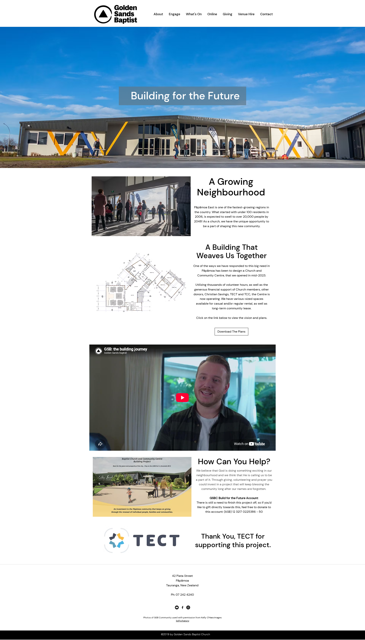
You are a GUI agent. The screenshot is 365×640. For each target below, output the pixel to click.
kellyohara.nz (182, 620)
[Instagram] (188, 607)
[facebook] (182, 607)
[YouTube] (177, 607)
